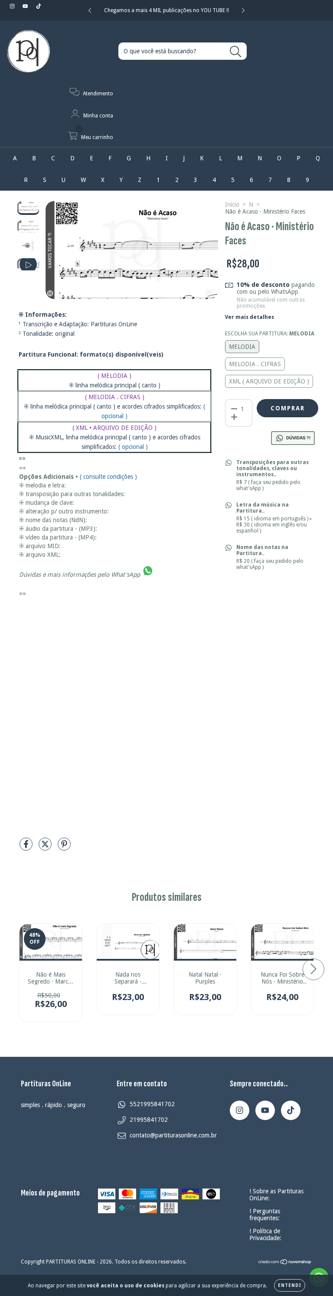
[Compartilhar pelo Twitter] (46, 847)
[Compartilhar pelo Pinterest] (64, 847)
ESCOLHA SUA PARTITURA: (269, 334)
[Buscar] (235, 52)
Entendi (289, 1285)
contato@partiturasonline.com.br (173, 1135)
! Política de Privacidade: (265, 1234)
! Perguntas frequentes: (264, 1214)
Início (232, 204)
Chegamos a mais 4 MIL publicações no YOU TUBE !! (166, 10)
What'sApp (125, 574)
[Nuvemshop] (285, 1263)
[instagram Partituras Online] (13, 6)
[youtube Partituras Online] (26, 6)
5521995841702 (152, 1104)
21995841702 (149, 1119)
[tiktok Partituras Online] (38, 6)
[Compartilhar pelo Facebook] (27, 847)
